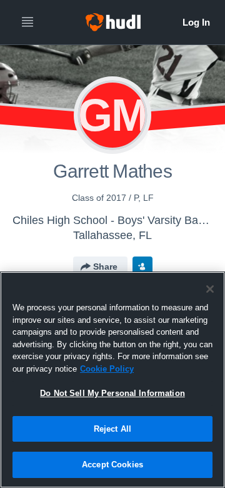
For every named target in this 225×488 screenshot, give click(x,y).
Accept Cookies (112, 464)
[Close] (210, 289)
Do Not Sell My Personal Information (112, 393)
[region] (112, 380)
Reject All (112, 429)
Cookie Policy (107, 369)
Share (105, 267)
